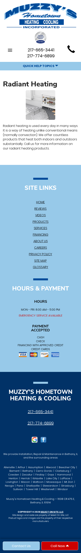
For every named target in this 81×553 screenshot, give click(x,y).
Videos (40, 215)
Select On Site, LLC (52, 511)
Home (40, 202)
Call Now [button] (58, 546)
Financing (40, 234)
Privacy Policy (40, 254)
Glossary (40, 267)
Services (40, 228)
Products (41, 221)
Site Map (40, 260)
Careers (40, 247)
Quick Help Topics (39, 66)
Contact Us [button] (21, 546)
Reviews (40, 208)
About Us (40, 241)
